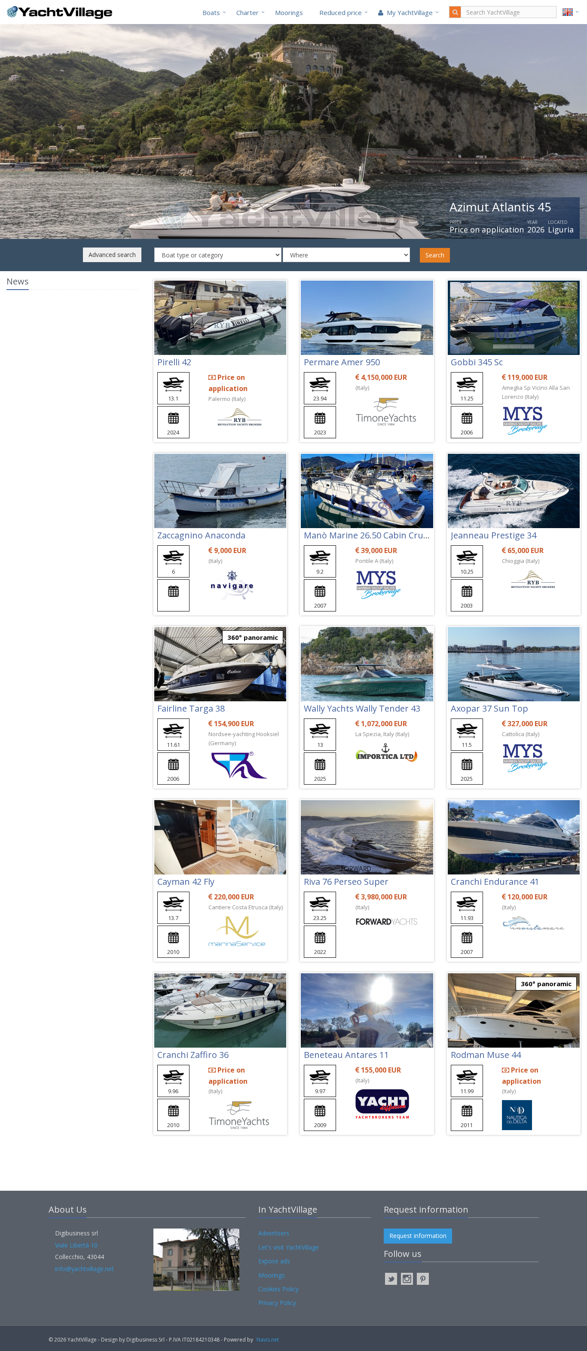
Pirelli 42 (174, 362)
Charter (247, 12)
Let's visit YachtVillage (288, 1247)
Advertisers (273, 1233)
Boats (211, 12)
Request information (417, 1236)
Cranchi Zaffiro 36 (193, 1055)
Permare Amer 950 (342, 362)
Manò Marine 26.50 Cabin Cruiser (371, 535)
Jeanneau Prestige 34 (493, 535)
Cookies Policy (278, 1289)
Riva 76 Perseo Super (346, 881)
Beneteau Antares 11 (346, 1055)
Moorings (289, 12)
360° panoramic (252, 637)
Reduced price (340, 12)
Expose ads (274, 1261)
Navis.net (268, 1339)
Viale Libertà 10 (76, 1245)
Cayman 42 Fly (185, 881)
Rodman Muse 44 (486, 1055)
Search (434, 255)
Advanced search (112, 255)
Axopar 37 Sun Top (489, 708)
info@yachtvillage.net (84, 1269)
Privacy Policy (277, 1303)
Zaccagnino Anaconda (201, 535)
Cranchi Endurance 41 (495, 881)
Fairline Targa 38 (191, 708)
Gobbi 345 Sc (477, 362)
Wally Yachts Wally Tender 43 (362, 708)
